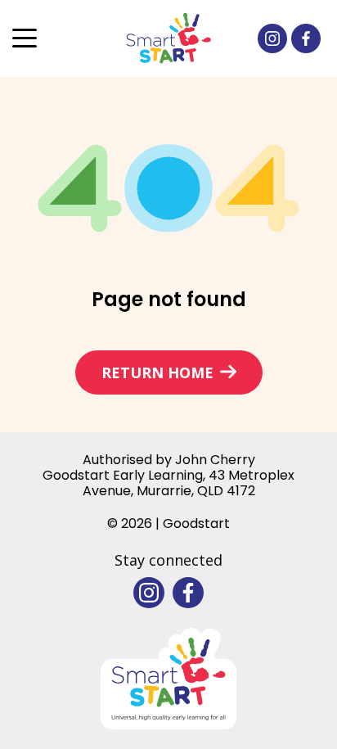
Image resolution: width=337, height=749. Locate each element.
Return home (157, 372)
